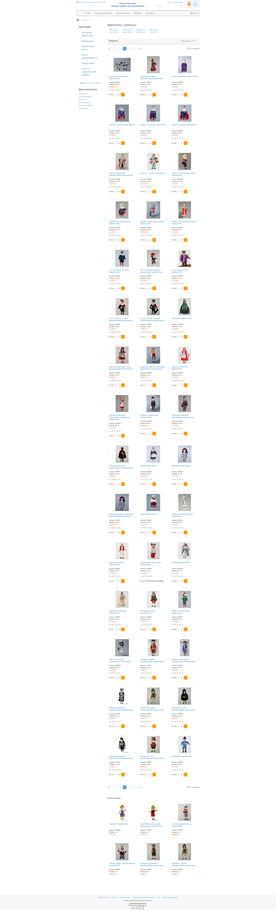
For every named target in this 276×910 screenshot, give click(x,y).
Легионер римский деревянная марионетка (183, 416)
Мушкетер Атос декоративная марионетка (152, 757)
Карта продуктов (84, 102)
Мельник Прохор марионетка (116, 564)
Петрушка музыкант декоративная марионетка (152, 864)
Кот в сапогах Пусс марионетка (180, 271)
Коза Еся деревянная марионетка (119, 77)
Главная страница (78, 20)
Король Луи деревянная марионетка (120, 223)
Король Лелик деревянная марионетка (184, 174)
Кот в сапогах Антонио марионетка (119, 271)
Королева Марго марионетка (185, 76)
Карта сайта (83, 99)
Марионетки (88, 41)
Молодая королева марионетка (117, 612)
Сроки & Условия (125, 897)
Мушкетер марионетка (182, 756)
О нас (87, 13)
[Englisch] (194, 13)
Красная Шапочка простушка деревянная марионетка (119, 417)
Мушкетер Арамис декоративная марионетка (121, 757)
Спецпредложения (85, 96)
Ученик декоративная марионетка (181, 825)
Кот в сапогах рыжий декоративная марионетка (121, 319)
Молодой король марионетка (147, 612)
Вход (170, 2)
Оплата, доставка (103, 13)
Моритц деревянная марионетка (181, 612)
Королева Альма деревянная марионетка (151, 77)
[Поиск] (181, 6)
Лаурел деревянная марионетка (149, 416)
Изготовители (122, 13)
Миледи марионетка (181, 563)
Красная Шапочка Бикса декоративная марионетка (121, 368)
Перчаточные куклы (88, 48)
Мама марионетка (148, 466)
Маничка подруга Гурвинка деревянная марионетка (121, 515)
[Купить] (123, 95)
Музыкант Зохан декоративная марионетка (183, 709)
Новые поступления (86, 105)
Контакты (150, 13)
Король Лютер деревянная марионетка (184, 223)
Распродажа (83, 108)
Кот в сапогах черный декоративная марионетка (152, 319)
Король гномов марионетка (152, 173)
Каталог (137, 13)
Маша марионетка (148, 514)
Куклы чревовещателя (89, 56)
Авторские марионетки (87, 34)
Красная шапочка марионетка (179, 368)
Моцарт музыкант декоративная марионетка (121, 709)
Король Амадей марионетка (184, 125)
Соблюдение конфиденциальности (143, 897)
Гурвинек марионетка (118, 824)
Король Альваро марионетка (153, 125)
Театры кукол (88, 63)
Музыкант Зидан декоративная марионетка (152, 709)
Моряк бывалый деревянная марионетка (120, 660)
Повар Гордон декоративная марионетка (122, 864)
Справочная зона (103, 897)
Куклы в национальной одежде (89, 71)
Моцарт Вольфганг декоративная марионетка (183, 660)
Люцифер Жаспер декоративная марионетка (121, 467)
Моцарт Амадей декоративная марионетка (152, 660)
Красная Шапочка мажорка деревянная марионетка (152, 368)
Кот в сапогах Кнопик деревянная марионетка (151, 271)
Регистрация (178, 2)
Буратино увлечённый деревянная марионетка (151, 825)
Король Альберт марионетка (122, 125)
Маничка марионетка (181, 466)
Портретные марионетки (170, 897)
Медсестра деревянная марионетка (182, 515)
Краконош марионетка (182, 318)
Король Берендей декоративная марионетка (121, 174)
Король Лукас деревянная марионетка (152, 223)
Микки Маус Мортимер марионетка (150, 564)
